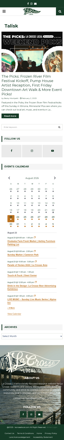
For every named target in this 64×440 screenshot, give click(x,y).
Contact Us (9, 433)
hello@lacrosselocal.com (38, 398)
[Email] (39, 414)
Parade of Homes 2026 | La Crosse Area (27, 264)
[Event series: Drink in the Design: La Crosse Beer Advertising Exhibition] (36, 282)
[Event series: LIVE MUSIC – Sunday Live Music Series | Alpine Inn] (35, 296)
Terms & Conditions (25, 433)
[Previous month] (9, 178)
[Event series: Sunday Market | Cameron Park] (35, 251)
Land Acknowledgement (19, 437)
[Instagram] (31, 414)
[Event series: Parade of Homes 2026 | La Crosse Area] (36, 261)
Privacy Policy (51, 433)
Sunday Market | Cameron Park (23, 254)
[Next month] (55, 178)
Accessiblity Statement (43, 437)
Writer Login (51, 427)
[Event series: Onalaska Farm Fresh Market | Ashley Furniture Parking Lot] (35, 237)
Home (39, 433)
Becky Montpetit (11, 98)
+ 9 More (11, 307)
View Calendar (14, 313)
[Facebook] (23, 414)
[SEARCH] (59, 127)
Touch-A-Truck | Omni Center (22, 275)
